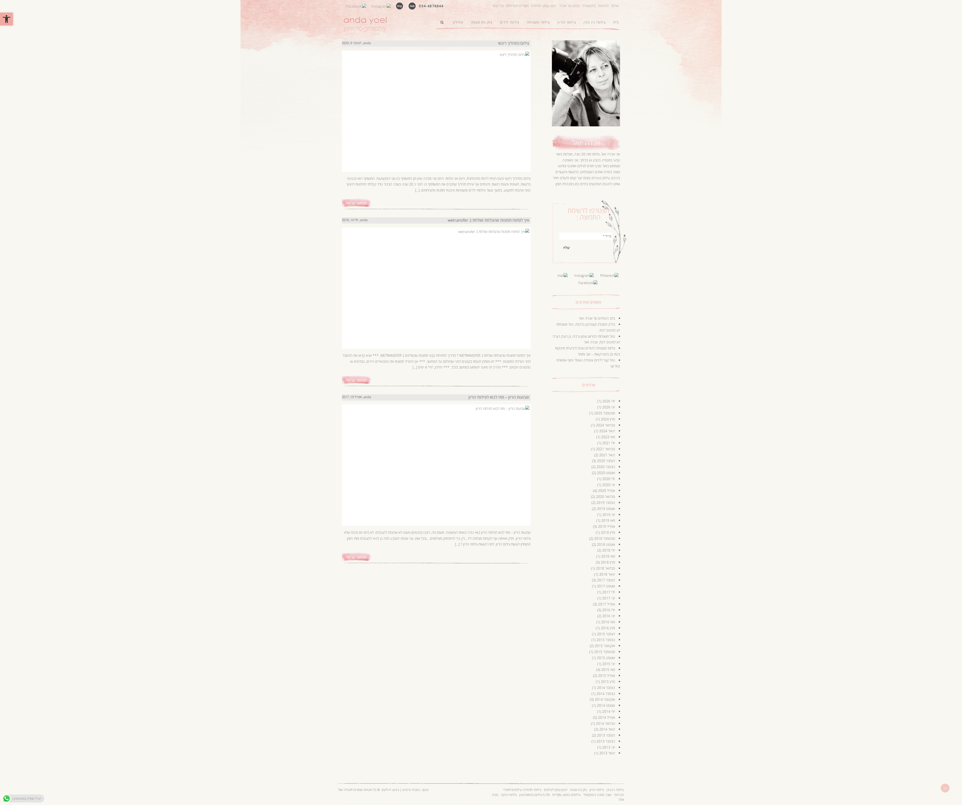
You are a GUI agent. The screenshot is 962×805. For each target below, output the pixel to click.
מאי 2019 (608, 520)
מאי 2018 (608, 556)
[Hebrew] (412, 5)
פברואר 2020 (605, 496)
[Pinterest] (609, 275)
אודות (615, 5)
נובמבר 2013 (605, 741)
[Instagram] (381, 5)
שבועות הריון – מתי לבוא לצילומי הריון (498, 397)
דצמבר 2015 (606, 634)
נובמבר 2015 (605, 639)
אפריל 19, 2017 (352, 397)
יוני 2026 (608, 407)
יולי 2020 (608, 478)
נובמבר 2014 (605, 693)
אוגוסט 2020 (606, 472)
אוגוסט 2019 (606, 508)
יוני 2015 (608, 663)
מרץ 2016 (608, 627)
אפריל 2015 (606, 675)
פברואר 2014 (605, 723)
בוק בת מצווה (578, 789)
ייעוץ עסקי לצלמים (543, 5)
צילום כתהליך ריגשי (513, 43)
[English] (399, 5)
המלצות (603, 5)
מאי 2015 (608, 669)
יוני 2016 (608, 615)
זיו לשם (386, 789)
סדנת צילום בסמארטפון (534, 794)
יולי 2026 (608, 401)
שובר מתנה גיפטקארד (597, 794)
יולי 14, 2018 (350, 220)
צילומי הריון (596, 789)
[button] (6, 19)
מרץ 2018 (608, 562)
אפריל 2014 (606, 717)
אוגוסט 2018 (606, 544)
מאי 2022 (608, 436)
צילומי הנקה (509, 794)
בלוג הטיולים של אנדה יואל (597, 318)
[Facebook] (356, 5)
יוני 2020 (608, 484)
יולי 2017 (608, 592)
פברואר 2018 (605, 568)
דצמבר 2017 (606, 580)
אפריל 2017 (606, 604)
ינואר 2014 (607, 729)
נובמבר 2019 (605, 502)
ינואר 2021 (607, 455)
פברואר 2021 (605, 448)
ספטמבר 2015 (604, 651)
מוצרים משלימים (517, 5)
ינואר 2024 (607, 430)
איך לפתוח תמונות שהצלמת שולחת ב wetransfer (488, 220)
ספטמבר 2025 (604, 413)
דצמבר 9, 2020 (352, 43)
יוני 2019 (608, 514)
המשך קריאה (355, 203)
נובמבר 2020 (605, 466)
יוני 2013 (608, 747)
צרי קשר (498, 5)
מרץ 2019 (608, 532)
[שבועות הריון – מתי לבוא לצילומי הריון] (435, 460)
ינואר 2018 (607, 574)
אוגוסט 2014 (606, 705)
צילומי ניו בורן (615, 789)
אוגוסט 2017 (606, 586)
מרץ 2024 (608, 419)
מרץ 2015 (608, 681)
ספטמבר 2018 (604, 538)
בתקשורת (589, 5)
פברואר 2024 (605, 425)
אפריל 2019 (606, 526)
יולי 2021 (608, 442)
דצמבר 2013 (606, 735)
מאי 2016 (608, 621)
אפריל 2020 (606, 490)
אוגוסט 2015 (606, 657)
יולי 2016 (608, 609)
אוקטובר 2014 (605, 699)
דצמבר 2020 (606, 460)
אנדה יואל (586, 142)
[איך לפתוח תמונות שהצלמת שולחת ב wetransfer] (435, 283)
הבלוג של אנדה (569, 5)
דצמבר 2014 (606, 687)
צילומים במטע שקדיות (566, 794)
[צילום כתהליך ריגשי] (435, 106)
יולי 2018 (608, 550)
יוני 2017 (608, 598)
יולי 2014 (608, 711)
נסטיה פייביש (411, 789)
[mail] (562, 275)
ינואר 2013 (607, 753)
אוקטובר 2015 (605, 645)
